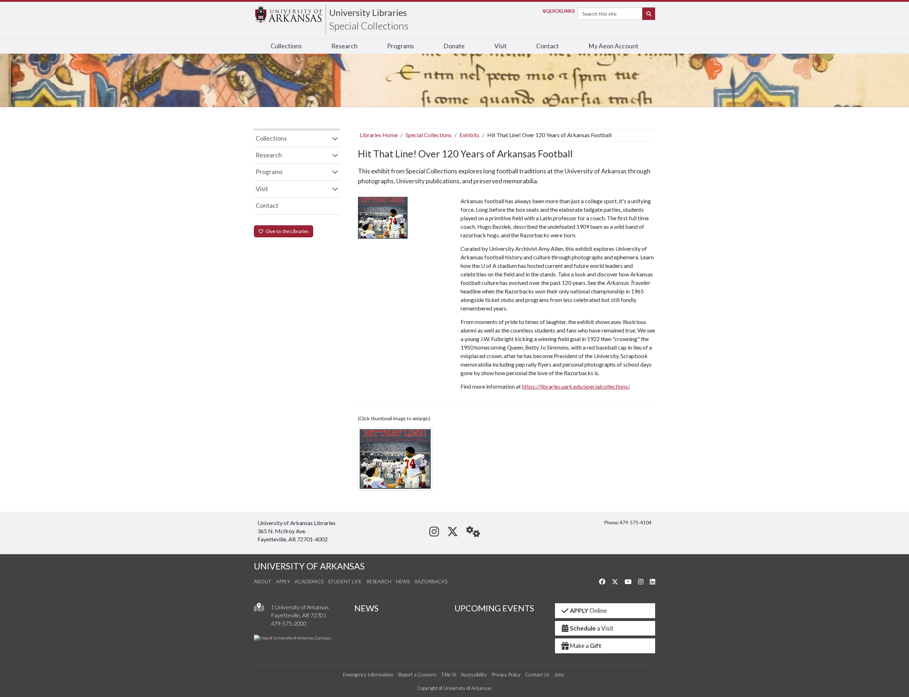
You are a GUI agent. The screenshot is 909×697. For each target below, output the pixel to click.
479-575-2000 (288, 623)
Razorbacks (430, 581)
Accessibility (474, 674)
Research (344, 46)
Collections (286, 46)
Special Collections (369, 26)
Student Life (345, 581)
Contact (547, 46)
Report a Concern (417, 674)
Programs (400, 46)
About (262, 581)
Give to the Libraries (286, 231)
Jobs (559, 674)
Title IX (448, 674)
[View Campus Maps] (259, 609)
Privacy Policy (506, 674)
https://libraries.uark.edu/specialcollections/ (575, 386)
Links (560, 11)
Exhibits (469, 134)
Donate (454, 46)
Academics (309, 581)
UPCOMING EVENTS (494, 608)
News (403, 581)
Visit (500, 46)
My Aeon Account (613, 46)
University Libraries (368, 12)
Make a (586, 645)
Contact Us (537, 674)
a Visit (592, 628)
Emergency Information (368, 674)
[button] (395, 459)
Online (588, 610)
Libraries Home (379, 134)
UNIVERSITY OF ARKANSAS (309, 566)
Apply (283, 581)
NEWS (366, 608)
